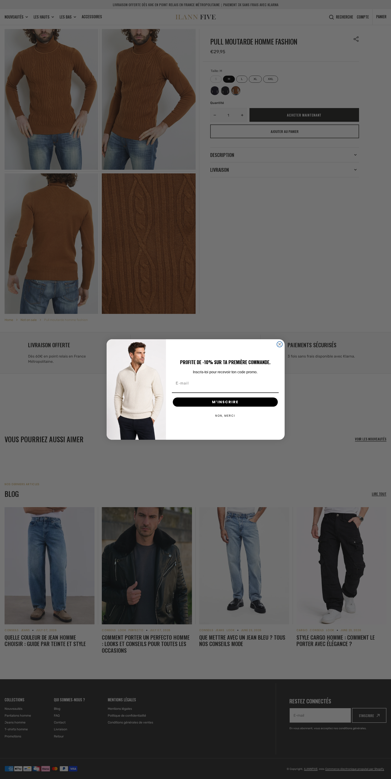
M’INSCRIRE (225, 402)
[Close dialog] (279, 344)
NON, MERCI (225, 416)
